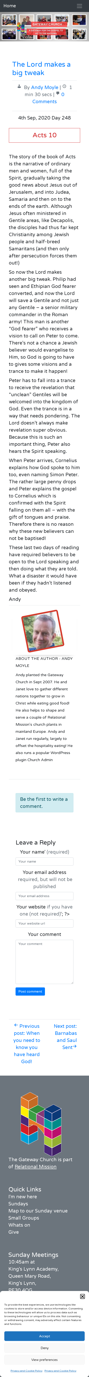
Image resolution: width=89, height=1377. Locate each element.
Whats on (19, 1225)
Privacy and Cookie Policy (26, 1370)
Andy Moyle (44, 87)
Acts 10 (44, 135)
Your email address (44, 879)
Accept (44, 1336)
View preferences (44, 1360)
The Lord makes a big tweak (41, 68)
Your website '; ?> (44, 910)
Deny (45, 1348)
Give (13, 1232)
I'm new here (22, 1197)
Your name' (44, 852)
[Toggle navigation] (79, 6)
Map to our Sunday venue (38, 1211)
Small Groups (23, 1218)
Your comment (44, 934)
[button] (82, 1296)
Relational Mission (36, 1167)
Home (9, 6)
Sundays (18, 1204)
